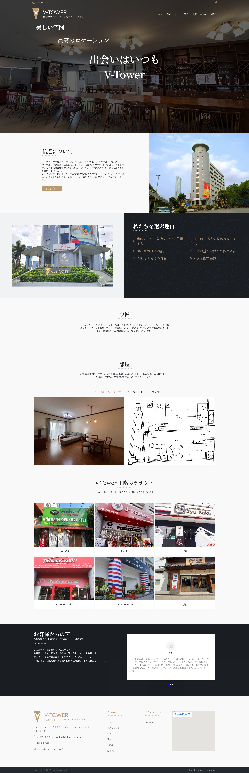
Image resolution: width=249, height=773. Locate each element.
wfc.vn (212, 770)
